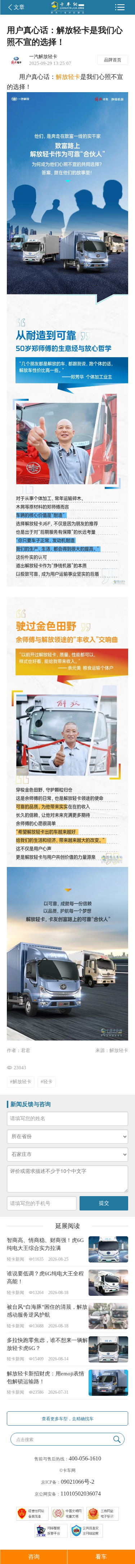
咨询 (34, 1557)
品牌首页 (112, 59)
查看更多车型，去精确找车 (68, 1418)
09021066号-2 (77, 1482)
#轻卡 (47, 1081)
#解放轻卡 (20, 1081)
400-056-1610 (85, 1458)
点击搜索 (24, 1439)
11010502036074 (80, 1493)
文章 (19, 7)
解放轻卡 (68, 77)
